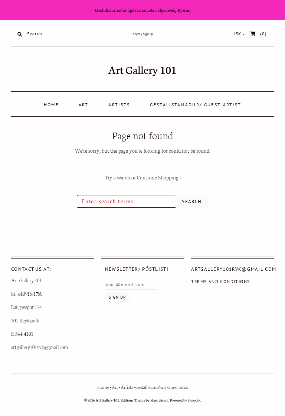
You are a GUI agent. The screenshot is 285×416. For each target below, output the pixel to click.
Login (136, 34)
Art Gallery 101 (142, 69)
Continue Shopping (159, 177)
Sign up (148, 34)
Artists (119, 104)
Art (84, 104)
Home (51, 104)
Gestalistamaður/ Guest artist (195, 104)
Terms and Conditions (220, 281)
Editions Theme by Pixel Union (144, 400)
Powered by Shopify (185, 400)
